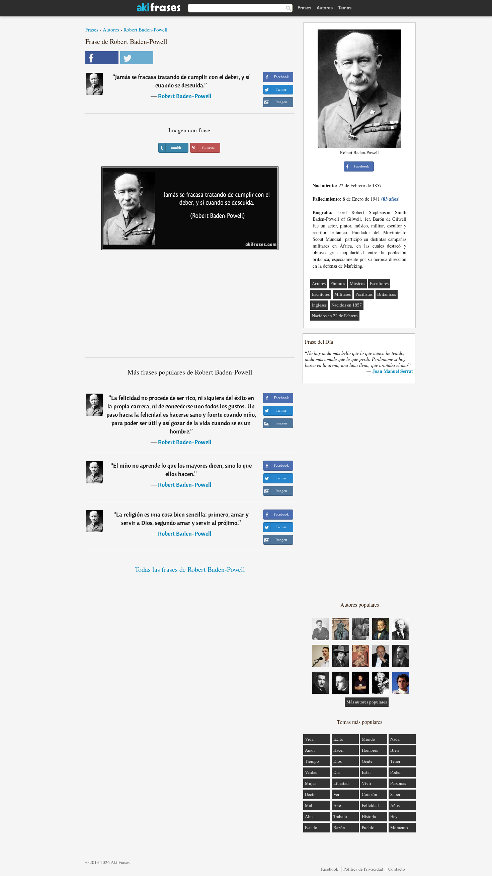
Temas (344, 7)
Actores (319, 283)
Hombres (370, 750)
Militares (342, 294)
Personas (398, 783)
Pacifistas (364, 294)
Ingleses (319, 305)
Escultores (379, 283)
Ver (336, 794)
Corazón (369, 794)
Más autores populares (366, 701)
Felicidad (370, 805)
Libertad (341, 783)
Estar (366, 772)
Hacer (338, 750)
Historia (369, 816)
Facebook (329, 869)
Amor (310, 750)
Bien (394, 750)
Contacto (396, 869)
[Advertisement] (190, 306)
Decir (310, 794)
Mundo (368, 739)
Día (336, 772)
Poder (395, 772)
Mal (308, 805)
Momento (399, 827)
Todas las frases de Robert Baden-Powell (190, 569)
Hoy (394, 816)
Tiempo (312, 761)
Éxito (338, 739)
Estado (311, 827)
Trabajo (340, 816)
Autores (325, 7)
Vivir (366, 783)
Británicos (386, 294)
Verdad (311, 772)
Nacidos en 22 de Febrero (335, 315)
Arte (337, 805)
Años (395, 805)
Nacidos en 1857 (346, 305)
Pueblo (368, 827)
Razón (339, 827)
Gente (367, 761)
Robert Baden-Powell (145, 29)
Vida (309, 739)
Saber (395, 794)
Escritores (321, 294)
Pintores (337, 283)
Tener (395, 761)
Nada (395, 739)
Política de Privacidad (363, 869)
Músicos (357, 283)
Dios (337, 761)
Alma (310, 816)
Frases (304, 7)
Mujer (310, 783)
